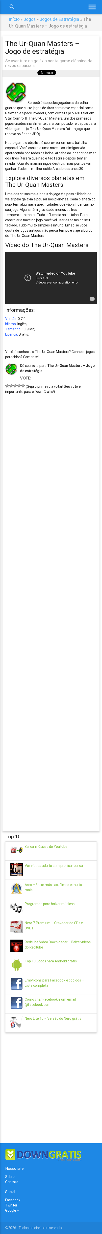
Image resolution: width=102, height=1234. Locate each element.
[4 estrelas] (19, 386)
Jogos (30, 19)
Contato (11, 1182)
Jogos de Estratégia (59, 19)
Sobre (10, 1176)
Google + (12, 1210)
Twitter (11, 1205)
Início (14, 19)
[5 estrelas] (23, 386)
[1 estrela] (7, 386)
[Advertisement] (51, 605)
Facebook (12, 1200)
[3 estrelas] (15, 386)
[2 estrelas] (11, 386)
